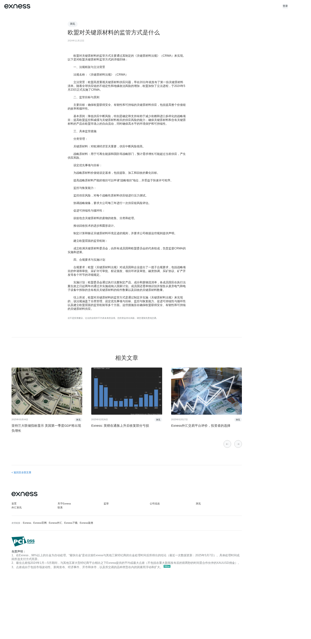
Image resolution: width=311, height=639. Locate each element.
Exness (27, 523)
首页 (14, 503)
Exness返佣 (86, 523)
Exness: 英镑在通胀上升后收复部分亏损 (120, 426)
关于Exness (64, 503)
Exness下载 (71, 523)
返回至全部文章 (22, 472)
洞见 (198, 503)
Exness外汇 (55, 523)
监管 (106, 503)
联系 (60, 507)
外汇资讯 (17, 507)
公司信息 (155, 503)
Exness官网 (40, 523)
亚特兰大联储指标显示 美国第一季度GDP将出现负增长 (46, 428)
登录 (285, 6)
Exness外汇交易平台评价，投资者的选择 (200, 426)
